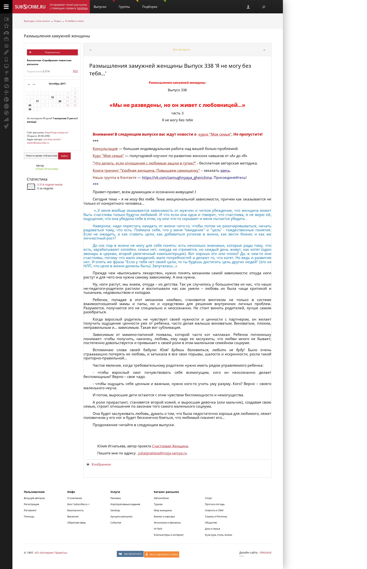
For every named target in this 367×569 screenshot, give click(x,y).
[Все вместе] (6, 19)
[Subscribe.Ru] (30, 6)
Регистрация (31, 504)
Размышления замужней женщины (57, 35)
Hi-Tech (158, 528)
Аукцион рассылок (121, 516)
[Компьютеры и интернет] (6, 66)
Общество (211, 522)
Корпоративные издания (125, 504)
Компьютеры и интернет (169, 534)
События (115, 522)
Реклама (115, 498)
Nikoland (265, 552)
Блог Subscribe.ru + (78, 504)
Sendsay (115, 510)
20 (59, 101)
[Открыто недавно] (6, 26)
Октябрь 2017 (57, 83)
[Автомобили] (6, 32)
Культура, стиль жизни (37, 21)
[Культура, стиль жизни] (6, 73)
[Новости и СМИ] (6, 79)
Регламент (30, 510)
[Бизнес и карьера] (6, 39)
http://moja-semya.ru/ (56, 132)
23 (29, 105)
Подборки (149, 7)
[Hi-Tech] (6, 59)
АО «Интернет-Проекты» (51, 552)
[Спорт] (6, 99)
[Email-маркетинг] (6, 126)
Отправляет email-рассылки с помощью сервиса (69, 6)
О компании (74, 498)
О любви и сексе (74, 21)
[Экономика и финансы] (6, 119)
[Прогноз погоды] (6, 93)
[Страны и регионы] (6, 106)
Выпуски (100, 7)
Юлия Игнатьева (47, 169)
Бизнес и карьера (164, 516)
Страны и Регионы (216, 516)
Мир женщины (163, 510)
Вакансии (73, 516)
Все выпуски (181, 49)
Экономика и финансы (167, 522)
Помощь (29, 516)
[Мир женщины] (6, 52)
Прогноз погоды (215, 504)
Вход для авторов (34, 498)
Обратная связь (76, 522)
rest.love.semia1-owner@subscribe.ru (44, 141)
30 (29, 109)
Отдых (57, 21)
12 (52, 97)
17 (37, 101)
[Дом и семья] (6, 46)
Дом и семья (212, 528)
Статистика (37, 179)
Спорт (208, 498)
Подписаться (52, 52)
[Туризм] (6, 113)
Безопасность (75, 510)
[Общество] (6, 86)
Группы (124, 7)
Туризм (158, 504)
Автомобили (161, 498)
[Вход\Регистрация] (248, 6)
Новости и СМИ (214, 510)
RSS (75, 71)
